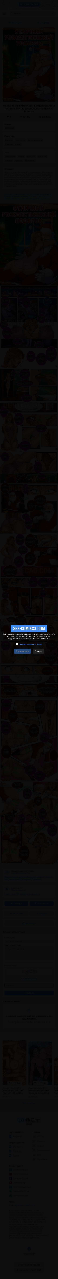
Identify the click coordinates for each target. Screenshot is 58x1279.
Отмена (38, 651)
